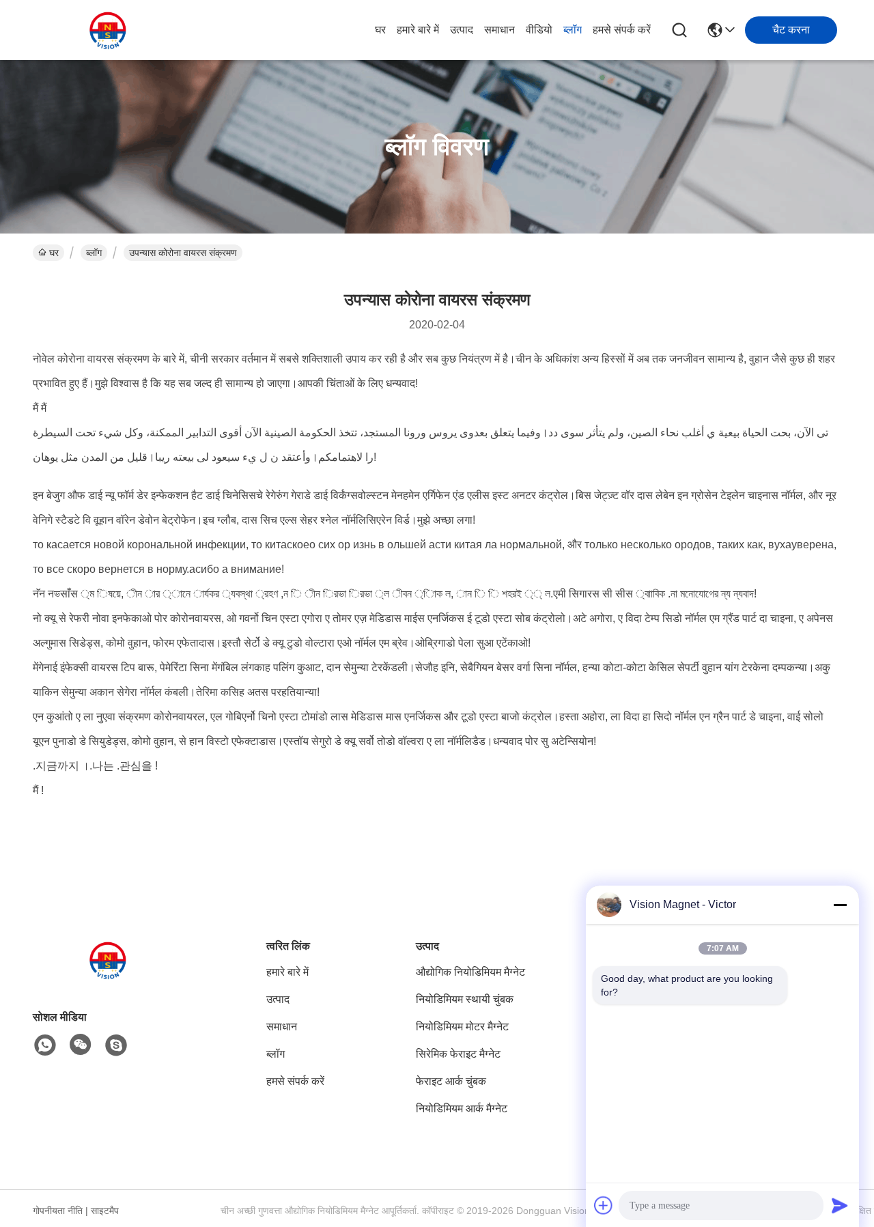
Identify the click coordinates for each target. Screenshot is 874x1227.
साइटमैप (105, 1210)
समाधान (499, 30)
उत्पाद (461, 30)
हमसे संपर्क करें (622, 30)
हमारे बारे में (418, 30)
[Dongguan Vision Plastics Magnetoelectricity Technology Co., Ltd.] (108, 30)
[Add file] (603, 1205)
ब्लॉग (572, 30)
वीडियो (539, 30)
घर (380, 30)
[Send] (840, 1205)
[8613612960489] (45, 1045)
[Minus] (840, 905)
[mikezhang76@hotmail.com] (116, 1045)
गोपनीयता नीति (58, 1210)
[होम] (108, 977)
